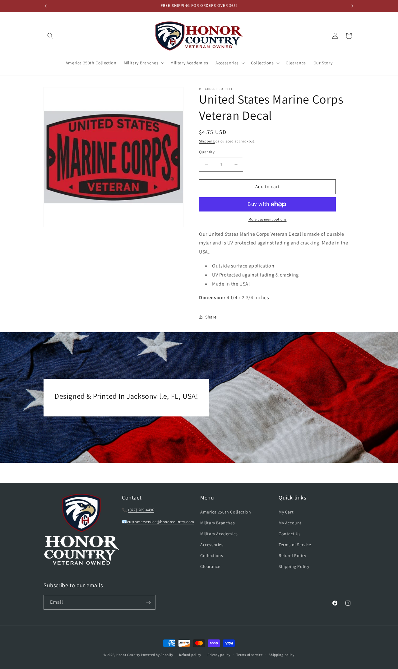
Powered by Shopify (157, 655)
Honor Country (128, 655)
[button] (50, 36)
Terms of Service (295, 544)
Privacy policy (218, 655)
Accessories (212, 544)
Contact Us (290, 534)
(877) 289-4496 (141, 510)
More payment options (267, 219)
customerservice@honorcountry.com (160, 521)
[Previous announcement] (46, 6)
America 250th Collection (225, 512)
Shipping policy (281, 655)
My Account (290, 523)
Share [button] (211, 317)
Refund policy (190, 655)
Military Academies (219, 534)
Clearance (210, 566)
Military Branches (217, 523)
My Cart (286, 512)
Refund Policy (292, 555)
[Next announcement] (352, 6)
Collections (211, 555)
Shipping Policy (294, 566)
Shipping (207, 141)
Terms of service (249, 655)
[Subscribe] (148, 602)
